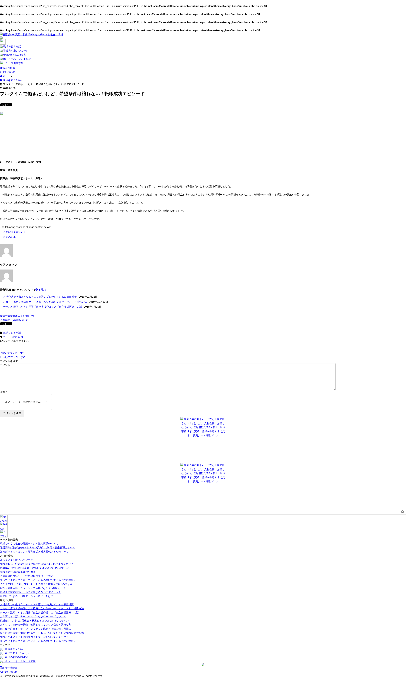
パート (6, 337)
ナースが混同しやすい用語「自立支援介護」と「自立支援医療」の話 (42, 306)
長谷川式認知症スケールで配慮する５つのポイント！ (30, 592)
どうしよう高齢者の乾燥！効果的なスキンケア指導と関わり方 (35, 624)
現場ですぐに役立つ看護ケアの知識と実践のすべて (29, 543)
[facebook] (4, 518)
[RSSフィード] (4, 533)
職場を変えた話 (12, 46)
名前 (2, 392)
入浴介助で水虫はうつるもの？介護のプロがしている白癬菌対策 (40, 296)
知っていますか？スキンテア (16, 559)
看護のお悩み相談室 (14, 54)
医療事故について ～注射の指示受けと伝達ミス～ (29, 576)
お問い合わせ (7, 72)
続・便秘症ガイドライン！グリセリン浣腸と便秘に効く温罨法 (35, 628)
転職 (20, 337)
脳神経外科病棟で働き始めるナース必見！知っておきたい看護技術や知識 (42, 633)
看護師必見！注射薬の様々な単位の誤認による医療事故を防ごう (37, 564)
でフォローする (12, 353)
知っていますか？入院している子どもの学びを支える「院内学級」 (38, 580)
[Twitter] (4, 525)
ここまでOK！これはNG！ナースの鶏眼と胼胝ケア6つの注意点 (36, 584)
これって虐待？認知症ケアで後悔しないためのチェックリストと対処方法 (45, 301)
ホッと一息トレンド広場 (17, 58)
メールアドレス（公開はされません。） (23, 402)
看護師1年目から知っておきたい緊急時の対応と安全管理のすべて (37, 547)
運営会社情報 (7, 68)
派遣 (14, 337)
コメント (5, 365)
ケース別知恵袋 (14, 63)
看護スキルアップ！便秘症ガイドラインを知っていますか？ (34, 636)
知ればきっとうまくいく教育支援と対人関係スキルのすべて (34, 551)
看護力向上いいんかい (16, 50)
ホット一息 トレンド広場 (19, 661)
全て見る (41, 289)
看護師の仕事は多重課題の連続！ (19, 572)
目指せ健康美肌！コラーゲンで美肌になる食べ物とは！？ (33, 588)
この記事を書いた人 (14, 232)
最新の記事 (9, 237)
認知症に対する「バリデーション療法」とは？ (26, 596)
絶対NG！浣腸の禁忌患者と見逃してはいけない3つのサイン (34, 567)
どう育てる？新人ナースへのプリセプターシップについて (33, 616)
